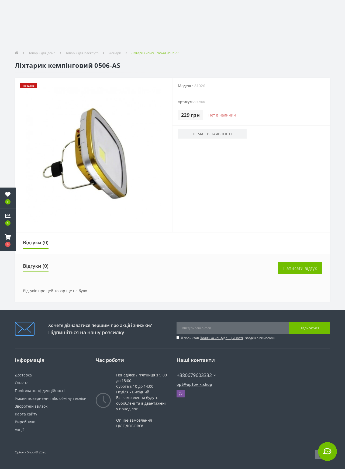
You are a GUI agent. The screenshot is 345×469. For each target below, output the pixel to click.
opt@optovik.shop (194, 384)
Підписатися (309, 328)
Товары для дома (42, 53)
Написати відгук (300, 268)
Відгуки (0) (36, 242)
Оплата (22, 382)
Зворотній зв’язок (31, 406)
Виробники (25, 421)
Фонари (115, 53)
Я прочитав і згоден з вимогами (228, 338)
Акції (19, 429)
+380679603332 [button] (194, 375)
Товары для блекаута (82, 53)
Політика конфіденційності (221, 338)
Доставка (23, 375)
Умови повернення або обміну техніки (51, 398)
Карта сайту (26, 414)
